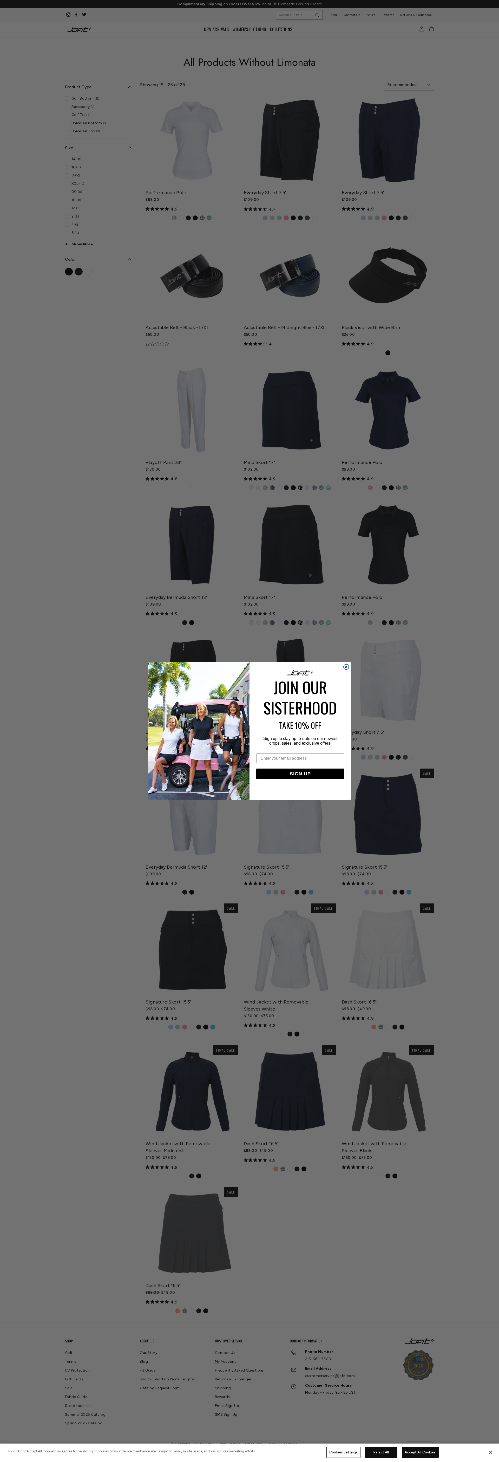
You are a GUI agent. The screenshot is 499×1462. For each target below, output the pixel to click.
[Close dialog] (346, 667)
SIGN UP (300, 773)
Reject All (381, 1452)
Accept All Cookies (420, 1452)
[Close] (490, 1452)
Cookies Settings (343, 1452)
